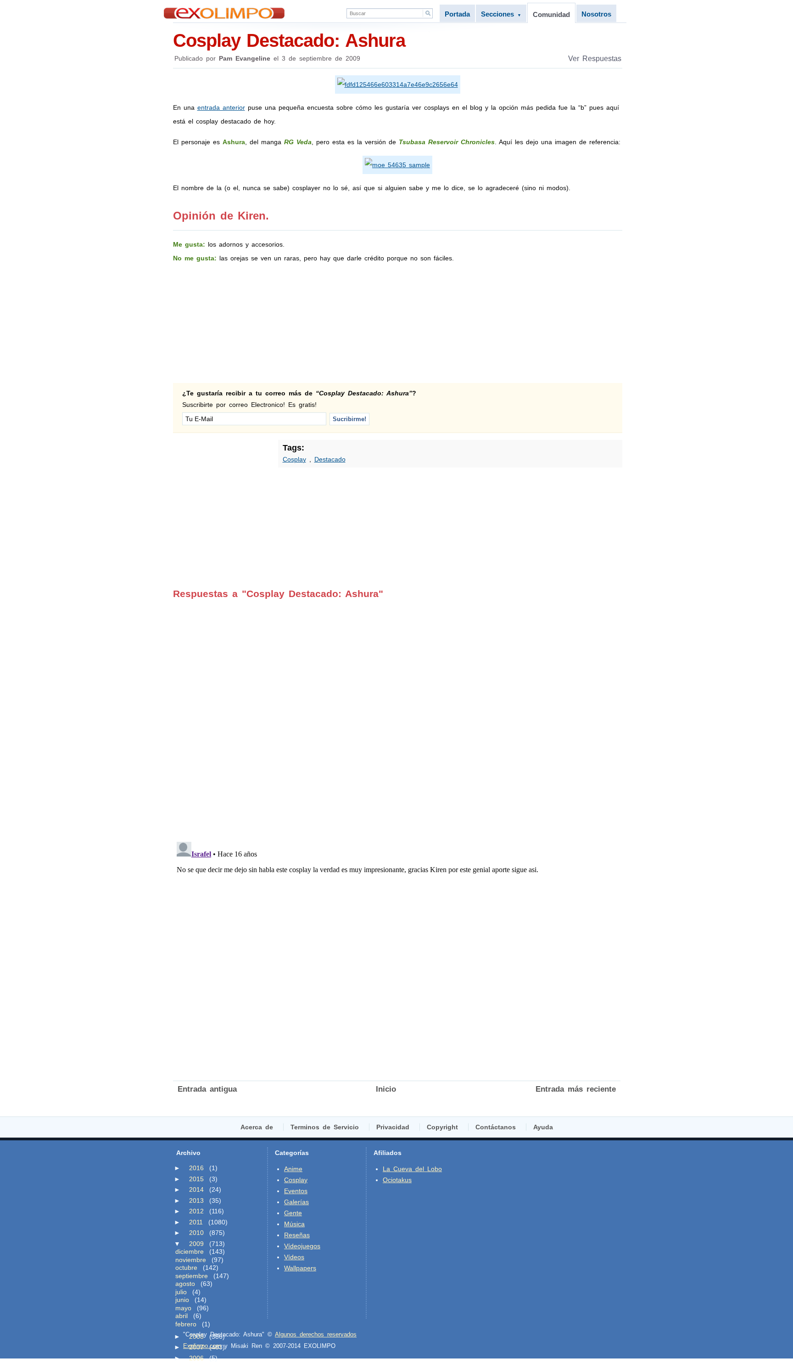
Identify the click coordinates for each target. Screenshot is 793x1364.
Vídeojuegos (302, 1246)
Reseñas (297, 1235)
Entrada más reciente (576, 1089)
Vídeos (294, 1257)
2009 (196, 1243)
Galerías (296, 1202)
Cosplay (294, 459)
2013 (196, 1200)
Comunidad (551, 14)
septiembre (191, 1275)
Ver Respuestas (594, 58)
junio (182, 1299)
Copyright (442, 1127)
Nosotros (596, 14)
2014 (196, 1189)
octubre (186, 1267)
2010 (196, 1232)
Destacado (330, 459)
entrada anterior (221, 107)
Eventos (295, 1191)
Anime (293, 1168)
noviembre (190, 1259)
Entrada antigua (207, 1089)
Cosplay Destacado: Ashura (289, 40)
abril (181, 1315)
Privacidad (392, 1127)
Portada (457, 14)
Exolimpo (224, 13)
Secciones (501, 14)
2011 (196, 1222)
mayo (183, 1308)
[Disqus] (396, 714)
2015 (196, 1179)
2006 (196, 1358)
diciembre (189, 1251)
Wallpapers (300, 1268)
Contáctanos (495, 1127)
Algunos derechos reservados (316, 1334)
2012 (196, 1211)
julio (181, 1292)
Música (294, 1224)
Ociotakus (397, 1180)
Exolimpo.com (202, 1345)
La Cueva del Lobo (412, 1168)
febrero (185, 1324)
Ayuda (543, 1127)
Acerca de (256, 1127)
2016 (196, 1168)
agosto (185, 1283)
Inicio (386, 1089)
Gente (293, 1213)
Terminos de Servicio (324, 1127)
